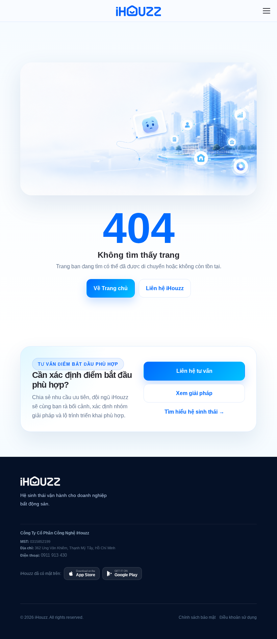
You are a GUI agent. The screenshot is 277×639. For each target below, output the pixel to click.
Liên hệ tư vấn (194, 370)
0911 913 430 (54, 555)
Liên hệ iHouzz (165, 288)
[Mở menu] (266, 11)
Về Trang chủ (111, 288)
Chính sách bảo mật (197, 617)
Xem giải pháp (194, 393)
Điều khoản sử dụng (238, 617)
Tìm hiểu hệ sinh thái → (194, 411)
